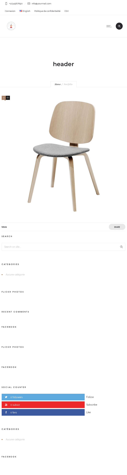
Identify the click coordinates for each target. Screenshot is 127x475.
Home (58, 84)
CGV (66, 11)
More (4, 226)
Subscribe (91, 404)
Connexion (10, 11)
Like (88, 412)
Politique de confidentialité (47, 11)
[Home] (11, 33)
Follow (90, 397)
